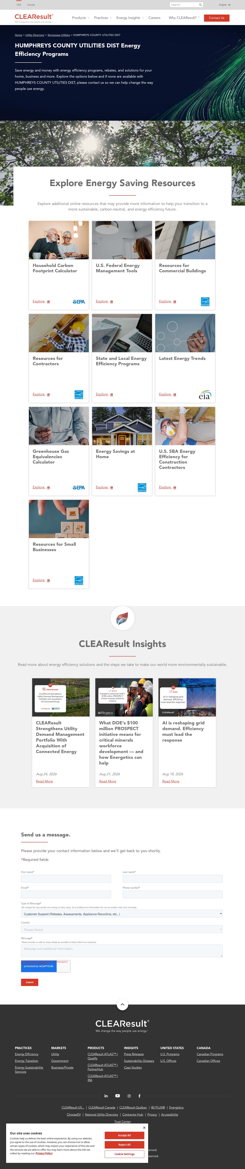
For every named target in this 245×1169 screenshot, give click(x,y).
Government (59, 1061)
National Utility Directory (101, 1114)
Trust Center (122, 1121)
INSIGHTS (131, 1048)
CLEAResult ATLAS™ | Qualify (103, 1056)
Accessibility (169, 1114)
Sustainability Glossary (139, 1061)
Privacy (152, 1114)
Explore (39, 301)
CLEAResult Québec (133, 1107)
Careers (154, 18)
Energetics (176, 1107)
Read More (44, 781)
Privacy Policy (44, 1153)
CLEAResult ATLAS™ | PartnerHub (103, 1067)
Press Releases (134, 1054)
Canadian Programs (210, 1054)
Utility (55, 1054)
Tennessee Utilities (58, 35)
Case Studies (133, 1067)
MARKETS (58, 1048)
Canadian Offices (208, 1061)
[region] (77, 1143)
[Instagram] (129, 1096)
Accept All (124, 1135)
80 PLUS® (158, 1107)
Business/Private (62, 1067)
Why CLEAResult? (183, 18)
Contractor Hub (132, 1114)
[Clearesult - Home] (122, 1026)
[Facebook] (139, 1096)
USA (19, 5)
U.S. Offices (168, 1061)
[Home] (34, 17)
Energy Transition (26, 1061)
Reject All (124, 1144)
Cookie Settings (124, 1154)
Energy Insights (128, 18)
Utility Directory (34, 35)
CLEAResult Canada (101, 1107)
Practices (101, 18)
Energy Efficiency (27, 1054)
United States (172, 1048)
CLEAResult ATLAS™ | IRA (103, 1078)
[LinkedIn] (106, 1096)
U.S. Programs (169, 1054)
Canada (31, 5)
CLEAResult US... (73, 1107)
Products (79, 18)
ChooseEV (74, 1114)
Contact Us (216, 18)
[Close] (144, 1128)
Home (18, 35)
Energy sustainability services (29, 1070)
